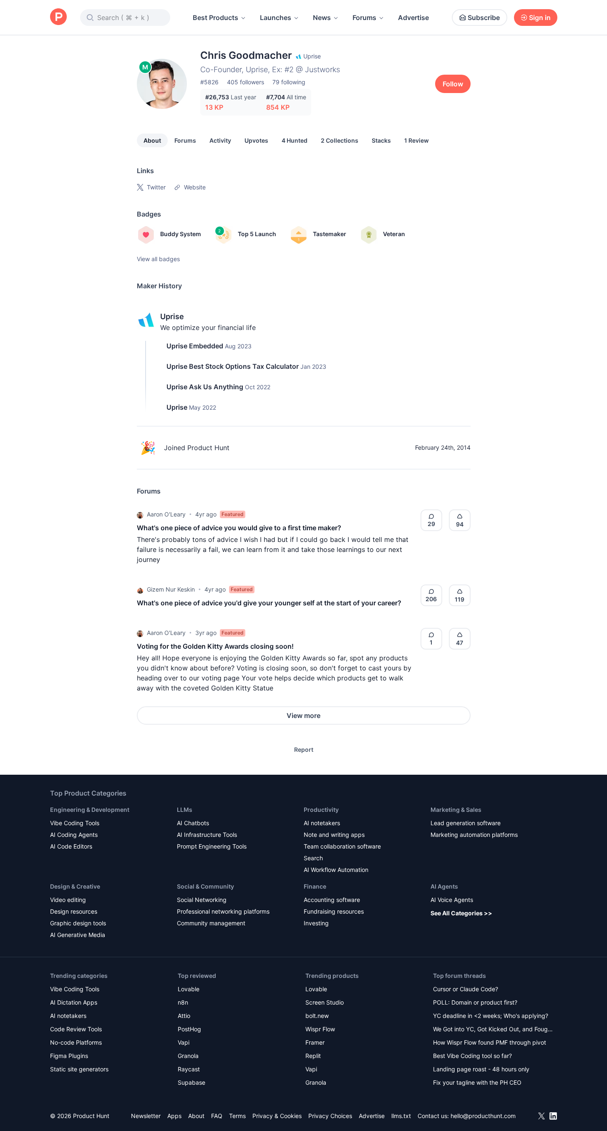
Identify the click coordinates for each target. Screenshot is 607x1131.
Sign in (540, 17)
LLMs (184, 809)
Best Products (215, 17)
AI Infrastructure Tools (207, 834)
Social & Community (205, 886)
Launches (275, 17)
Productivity (321, 809)
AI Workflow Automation (336, 869)
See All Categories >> (461, 913)
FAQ (216, 1115)
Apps (174, 1115)
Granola (188, 1055)
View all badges (158, 258)
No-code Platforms (76, 1042)
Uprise (172, 316)
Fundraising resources (334, 911)
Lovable (188, 988)
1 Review (416, 140)
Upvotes (256, 140)
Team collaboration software (342, 846)
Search (313, 857)
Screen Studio (324, 1002)
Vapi (183, 1042)
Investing (316, 923)
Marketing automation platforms (474, 834)
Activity (220, 140)
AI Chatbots (193, 822)
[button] (140, 514)
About (152, 140)
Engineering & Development (89, 809)
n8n (183, 1002)
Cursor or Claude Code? (465, 988)
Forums (364, 17)
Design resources (73, 911)
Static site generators (79, 1069)
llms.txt (401, 1115)
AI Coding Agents (74, 834)
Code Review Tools (76, 1029)
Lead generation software (466, 822)
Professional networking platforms (223, 911)
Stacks (381, 140)
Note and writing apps (334, 834)
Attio (184, 1015)
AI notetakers (322, 822)
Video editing (68, 899)
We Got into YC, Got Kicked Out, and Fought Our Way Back (493, 1029)
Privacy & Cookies (277, 1115)
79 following (288, 82)
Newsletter (146, 1115)
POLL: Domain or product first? (475, 1002)
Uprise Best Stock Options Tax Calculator (232, 366)
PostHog (189, 1029)
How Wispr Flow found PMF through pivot (489, 1042)
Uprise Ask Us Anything (204, 387)
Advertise (413, 17)
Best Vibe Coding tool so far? (472, 1055)
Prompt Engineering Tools (212, 846)
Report (303, 749)
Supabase (191, 1082)
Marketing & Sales (456, 809)
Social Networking (202, 899)
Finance (315, 886)
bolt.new (317, 1015)
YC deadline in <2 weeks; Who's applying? (490, 1015)
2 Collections (339, 140)
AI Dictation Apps (73, 1002)
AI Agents (444, 886)
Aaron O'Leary (166, 514)
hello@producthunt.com (483, 1115)
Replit (313, 1055)
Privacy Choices (330, 1115)
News (322, 17)
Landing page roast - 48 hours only (481, 1069)
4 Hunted (294, 140)
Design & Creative (75, 886)
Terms (237, 1115)
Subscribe (484, 17)
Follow (453, 84)
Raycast (189, 1069)
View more (303, 715)
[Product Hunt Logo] (58, 17)
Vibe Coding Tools (74, 822)
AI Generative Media (77, 934)
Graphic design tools (78, 923)
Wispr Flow (320, 1029)
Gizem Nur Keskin (171, 589)
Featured (233, 514)
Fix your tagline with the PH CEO (477, 1082)
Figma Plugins (69, 1055)
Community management (211, 923)
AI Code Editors (71, 846)
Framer (315, 1042)
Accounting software (332, 899)
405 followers (245, 82)
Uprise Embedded (194, 346)
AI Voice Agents (452, 899)
